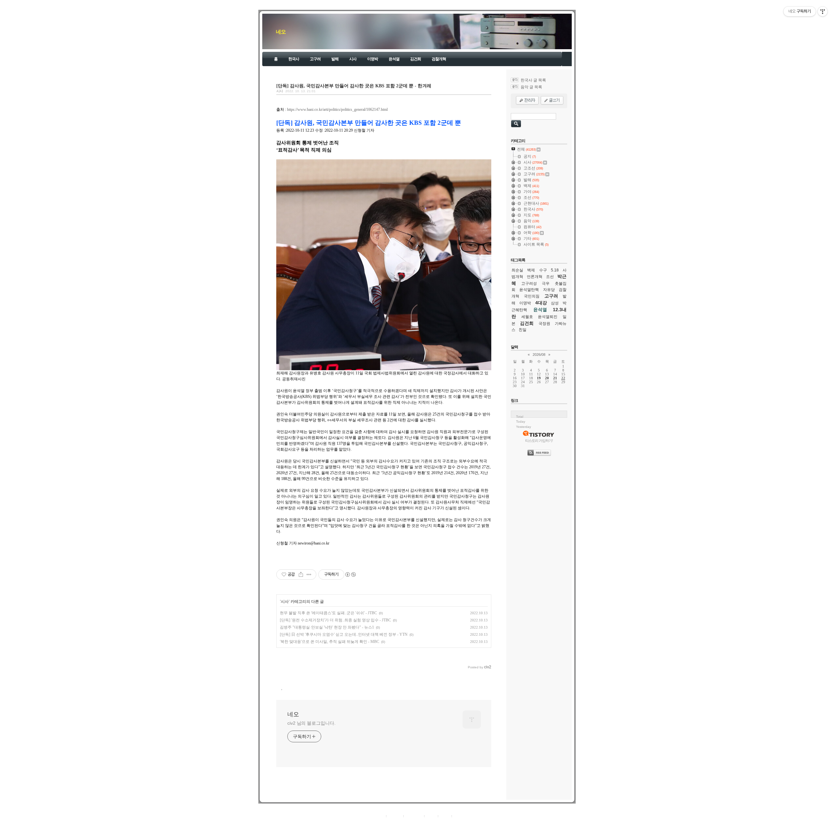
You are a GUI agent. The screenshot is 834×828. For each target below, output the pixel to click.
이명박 (372, 59)
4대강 (541, 302)
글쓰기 (458, 816)
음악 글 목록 (531, 87)
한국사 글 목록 (533, 80)
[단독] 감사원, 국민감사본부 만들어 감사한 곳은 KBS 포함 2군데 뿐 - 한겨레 (353, 85)
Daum (420, 823)
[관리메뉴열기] (822, 11)
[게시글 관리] (309, 574)
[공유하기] (301, 574)
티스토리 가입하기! (539, 441)
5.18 (555, 270)
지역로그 (377, 816)
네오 (281, 32)
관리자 (444, 816)
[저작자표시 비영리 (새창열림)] (350, 574)
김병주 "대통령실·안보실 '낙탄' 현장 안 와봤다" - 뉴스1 (327, 627)
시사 (352, 59)
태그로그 (395, 816)
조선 (550, 276)
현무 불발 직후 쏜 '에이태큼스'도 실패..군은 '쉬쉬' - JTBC (328, 613)
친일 (522, 329)
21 (555, 378)
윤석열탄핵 (529, 289)
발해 (334, 59)
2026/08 (539, 354)
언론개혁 (534, 276)
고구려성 (529, 283)
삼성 (555, 303)
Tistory (453, 823)
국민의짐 (531, 296)
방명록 (431, 816)
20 (547, 378)
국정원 (544, 323)
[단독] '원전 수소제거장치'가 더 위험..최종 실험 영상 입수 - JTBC (335, 620)
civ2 (379, 823)
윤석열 (394, 59)
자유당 (549, 289)
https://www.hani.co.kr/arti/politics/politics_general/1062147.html (337, 109)
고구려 (315, 59)
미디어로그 (414, 816)
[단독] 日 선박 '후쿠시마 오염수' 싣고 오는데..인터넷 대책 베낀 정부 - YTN (344, 634)
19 (539, 378)
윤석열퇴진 (547, 316)
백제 (531, 270)
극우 (546, 283)
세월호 (527, 316)
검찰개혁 (439, 59)
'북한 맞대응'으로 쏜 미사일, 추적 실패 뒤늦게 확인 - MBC (329, 641)
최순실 (517, 270)
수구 (543, 270)
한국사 (293, 59)
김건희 (415, 59)
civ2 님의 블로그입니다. (311, 723)
